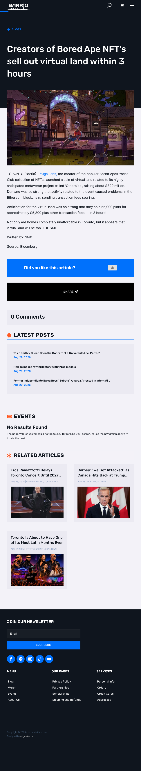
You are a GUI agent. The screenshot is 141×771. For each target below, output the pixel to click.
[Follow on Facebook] (11, 659)
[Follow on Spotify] (21, 659)
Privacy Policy (61, 681)
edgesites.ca (26, 736)
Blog (11, 681)
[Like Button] (112, 267)
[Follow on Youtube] (49, 659)
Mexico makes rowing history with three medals (44, 367)
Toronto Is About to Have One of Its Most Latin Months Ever (37, 540)
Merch (12, 687)
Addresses (104, 699)
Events (12, 693)
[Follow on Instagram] (30, 659)
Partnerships (60, 687)
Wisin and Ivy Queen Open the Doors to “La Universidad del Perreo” (56, 353)
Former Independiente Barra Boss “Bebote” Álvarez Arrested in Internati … (61, 380)
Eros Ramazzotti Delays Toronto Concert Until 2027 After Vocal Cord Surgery (35, 473)
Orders (101, 687)
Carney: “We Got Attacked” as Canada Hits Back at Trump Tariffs (103, 473)
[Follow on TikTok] (40, 659)
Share (68, 291)
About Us (14, 699)
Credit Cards (105, 693)
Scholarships (60, 693)
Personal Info (106, 681)
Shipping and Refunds (66, 699)
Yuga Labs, (48, 174)
